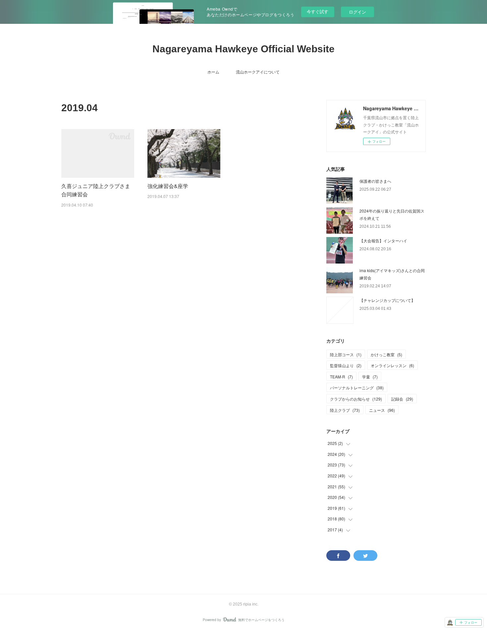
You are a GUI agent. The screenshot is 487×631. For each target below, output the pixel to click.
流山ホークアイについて (258, 71)
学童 (370, 376)
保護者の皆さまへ (375, 181)
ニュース (382, 410)
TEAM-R (341, 376)
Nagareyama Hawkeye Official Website (243, 48)
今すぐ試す (317, 11)
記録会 (402, 399)
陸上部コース (345, 354)
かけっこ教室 (386, 354)
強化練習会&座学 (167, 186)
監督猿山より (345, 365)
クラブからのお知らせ (356, 399)
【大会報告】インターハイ (383, 240)
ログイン (357, 12)
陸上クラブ (345, 410)
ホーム (213, 71)
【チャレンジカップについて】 (387, 300)
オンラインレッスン (392, 365)
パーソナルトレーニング (357, 387)
